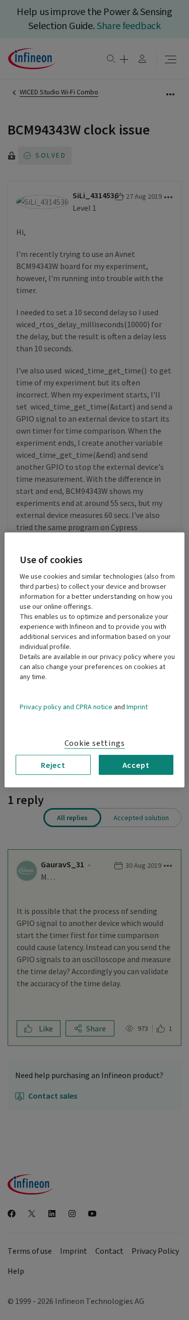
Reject (53, 765)
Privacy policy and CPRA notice (66, 707)
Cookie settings (95, 743)
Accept (136, 765)
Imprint (137, 707)
